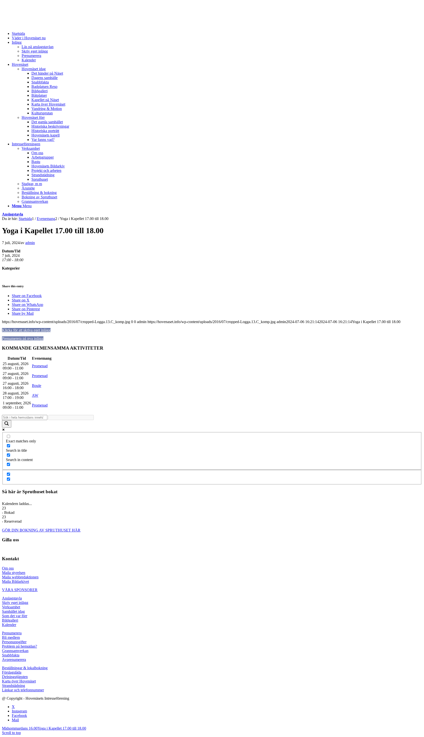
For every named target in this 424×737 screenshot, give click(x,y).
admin (30, 243)
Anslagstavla (12, 214)
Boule (36, 385)
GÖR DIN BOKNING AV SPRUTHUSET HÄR (41, 530)
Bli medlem (11, 637)
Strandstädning (13, 685)
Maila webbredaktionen (20, 577)
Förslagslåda (11, 672)
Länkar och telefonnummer (23, 690)
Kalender (9, 625)
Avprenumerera (14, 659)
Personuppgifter (14, 642)
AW (35, 395)
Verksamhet (11, 607)
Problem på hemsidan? (19, 646)
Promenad (40, 366)
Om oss (8, 568)
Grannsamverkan (15, 651)
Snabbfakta (10, 655)
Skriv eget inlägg (15, 603)
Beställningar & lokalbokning (25, 668)
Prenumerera (12, 633)
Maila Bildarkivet (15, 581)
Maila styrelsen (13, 573)
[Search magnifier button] (6, 424)
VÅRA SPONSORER (20, 590)
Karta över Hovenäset (19, 681)
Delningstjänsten (15, 677)
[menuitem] (217, 33)
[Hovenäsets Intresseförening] (39, 25)
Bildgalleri (10, 620)
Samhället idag (13, 611)
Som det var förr (14, 616)
